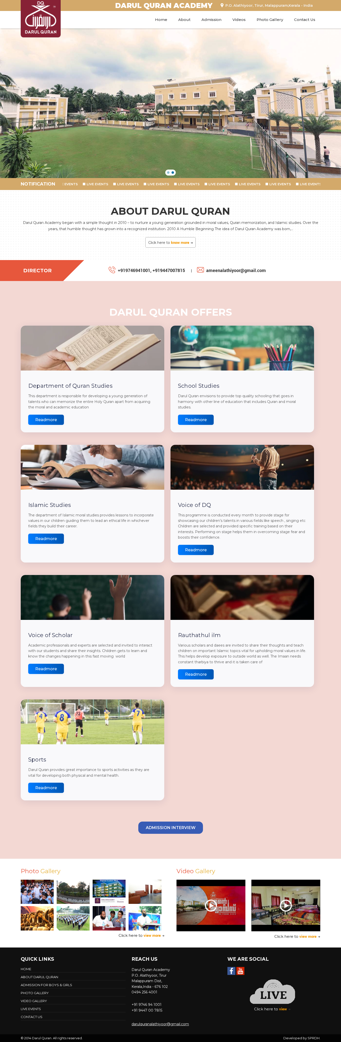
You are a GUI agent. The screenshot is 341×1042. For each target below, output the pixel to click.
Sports (37, 759)
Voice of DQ (194, 505)
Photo (40, 871)
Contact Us (304, 19)
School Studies (198, 385)
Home (161, 19)
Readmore (46, 419)
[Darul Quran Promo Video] (210, 905)
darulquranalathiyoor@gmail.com (160, 1024)
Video (195, 871)
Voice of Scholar (50, 635)
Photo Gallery (270, 19)
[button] (168, 172)
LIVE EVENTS (92, 184)
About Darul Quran (39, 977)
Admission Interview (170, 827)
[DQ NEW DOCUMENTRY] (285, 905)
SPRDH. (314, 1038)
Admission (211, 19)
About (184, 19)
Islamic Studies (49, 505)
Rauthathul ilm (199, 635)
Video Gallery (34, 1001)
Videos (239, 19)
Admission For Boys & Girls (46, 985)
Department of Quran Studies (70, 385)
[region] (170, 103)
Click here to (168, 242)
